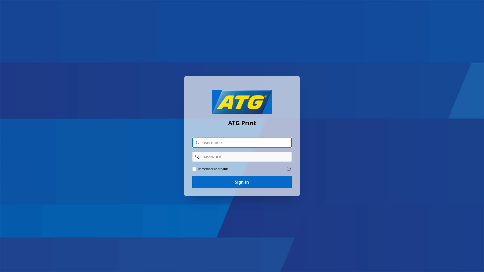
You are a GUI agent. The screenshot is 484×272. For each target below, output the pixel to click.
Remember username (213, 169)
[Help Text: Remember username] (289, 169)
